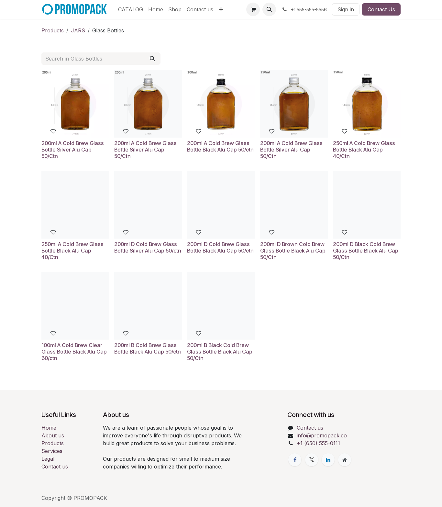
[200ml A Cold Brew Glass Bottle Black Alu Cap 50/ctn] (221, 104)
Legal (47, 459)
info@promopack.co (322, 435)
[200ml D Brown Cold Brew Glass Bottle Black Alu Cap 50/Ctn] (294, 205)
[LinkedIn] (328, 459)
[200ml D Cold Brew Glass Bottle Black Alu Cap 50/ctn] (221, 205)
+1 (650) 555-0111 (318, 443)
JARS (78, 30)
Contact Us (381, 9)
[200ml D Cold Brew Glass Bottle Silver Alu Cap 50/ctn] (148, 205)
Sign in (345, 9)
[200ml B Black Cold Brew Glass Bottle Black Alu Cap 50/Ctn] (221, 306)
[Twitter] (311, 459)
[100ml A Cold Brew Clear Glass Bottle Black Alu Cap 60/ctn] (75, 306)
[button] (269, 9)
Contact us (54, 466)
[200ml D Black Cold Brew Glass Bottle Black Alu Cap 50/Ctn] (367, 205)
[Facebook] (294, 459)
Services (51, 451)
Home (48, 427)
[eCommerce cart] (253, 9)
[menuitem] (131, 9)
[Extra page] (344, 459)
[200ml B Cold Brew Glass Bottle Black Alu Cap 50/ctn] (148, 306)
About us (52, 435)
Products (52, 30)
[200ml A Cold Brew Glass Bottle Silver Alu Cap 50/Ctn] (75, 104)
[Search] (152, 58)
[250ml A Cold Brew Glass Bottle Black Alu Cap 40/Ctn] (367, 104)
